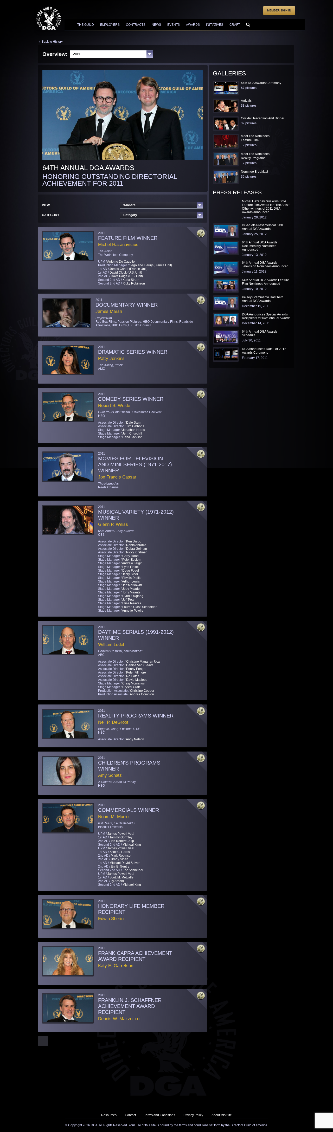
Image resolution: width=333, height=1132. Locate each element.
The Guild (85, 25)
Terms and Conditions (159, 1115)
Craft (234, 25)
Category (130, 215)
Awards (193, 25)
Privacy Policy (193, 1115)
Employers (110, 25)
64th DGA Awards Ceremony (261, 83)
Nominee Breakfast (254, 171)
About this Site (222, 1115)
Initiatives (214, 25)
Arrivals (246, 100)
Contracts (135, 25)
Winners (129, 205)
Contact (130, 1115)
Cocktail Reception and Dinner (262, 118)
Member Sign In (279, 10)
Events (173, 25)
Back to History (52, 41)
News (156, 25)
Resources (109, 1115)
